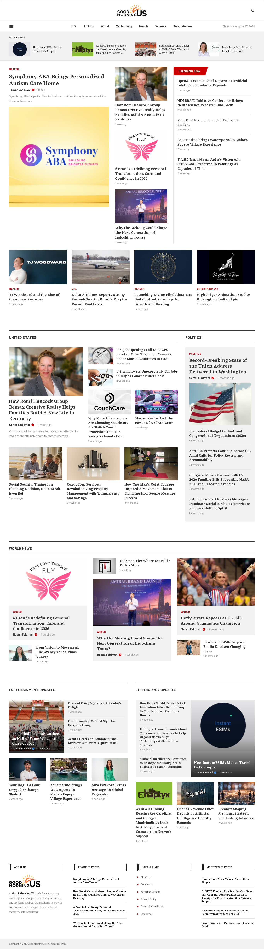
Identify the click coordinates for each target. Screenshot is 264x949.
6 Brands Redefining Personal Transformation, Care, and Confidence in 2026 (140, 173)
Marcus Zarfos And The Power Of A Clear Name (154, 420)
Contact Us (146, 884)
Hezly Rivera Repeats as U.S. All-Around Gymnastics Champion (211, 620)
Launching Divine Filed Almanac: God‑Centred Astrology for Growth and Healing (163, 299)
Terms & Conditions (152, 906)
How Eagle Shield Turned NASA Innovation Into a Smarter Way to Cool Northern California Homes (163, 709)
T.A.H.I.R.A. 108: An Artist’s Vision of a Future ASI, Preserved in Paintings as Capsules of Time (208, 164)
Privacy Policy (148, 899)
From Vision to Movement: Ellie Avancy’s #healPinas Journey (57, 652)
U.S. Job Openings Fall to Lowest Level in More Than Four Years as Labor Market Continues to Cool (143, 354)
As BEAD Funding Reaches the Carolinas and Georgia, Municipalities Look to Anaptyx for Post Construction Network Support (111, 55)
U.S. (74, 26)
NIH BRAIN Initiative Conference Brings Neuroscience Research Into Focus (210, 102)
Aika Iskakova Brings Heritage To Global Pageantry (109, 789)
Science (160, 26)
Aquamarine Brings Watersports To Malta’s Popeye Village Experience (212, 141)
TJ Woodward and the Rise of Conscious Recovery (34, 297)
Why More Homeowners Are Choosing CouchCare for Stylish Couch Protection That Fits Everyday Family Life (108, 427)
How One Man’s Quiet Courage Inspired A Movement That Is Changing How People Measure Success (149, 491)
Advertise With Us (150, 892)
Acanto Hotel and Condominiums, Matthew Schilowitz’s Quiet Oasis (92, 741)
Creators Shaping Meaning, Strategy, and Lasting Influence (236, 813)
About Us (146, 877)
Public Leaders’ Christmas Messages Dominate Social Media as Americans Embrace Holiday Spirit (219, 503)
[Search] (253, 10)
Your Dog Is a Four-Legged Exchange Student (25, 789)
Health (143, 26)
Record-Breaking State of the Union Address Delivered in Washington (218, 366)
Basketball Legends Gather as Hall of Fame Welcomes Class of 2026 (174, 49)
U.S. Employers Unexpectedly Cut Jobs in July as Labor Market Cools (146, 373)
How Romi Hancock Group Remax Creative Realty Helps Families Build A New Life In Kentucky (140, 111)
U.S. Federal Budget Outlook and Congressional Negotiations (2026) (217, 433)
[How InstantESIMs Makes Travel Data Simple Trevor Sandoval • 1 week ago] (223, 725)
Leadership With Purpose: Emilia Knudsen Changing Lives (224, 646)
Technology (124, 26)
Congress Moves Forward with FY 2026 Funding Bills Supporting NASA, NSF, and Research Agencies (219, 479)
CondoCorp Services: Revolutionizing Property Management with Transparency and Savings (93, 491)
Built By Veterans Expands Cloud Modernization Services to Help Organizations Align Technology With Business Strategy (163, 737)
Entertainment (183, 26)
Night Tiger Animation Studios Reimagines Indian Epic (223, 297)
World (105, 26)
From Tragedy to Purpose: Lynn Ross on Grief (237, 49)
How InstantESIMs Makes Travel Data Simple (47, 49)
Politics (89, 26)
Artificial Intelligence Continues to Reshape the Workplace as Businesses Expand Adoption (163, 763)
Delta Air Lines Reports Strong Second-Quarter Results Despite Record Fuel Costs (99, 299)
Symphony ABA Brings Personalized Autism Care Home (56, 80)
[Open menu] (11, 26)
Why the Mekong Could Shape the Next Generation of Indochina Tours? (141, 232)
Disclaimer (146, 914)
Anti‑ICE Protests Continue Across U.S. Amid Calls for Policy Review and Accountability (220, 455)
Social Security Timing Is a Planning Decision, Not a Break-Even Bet (35, 489)
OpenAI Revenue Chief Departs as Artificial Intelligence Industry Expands (212, 83)
